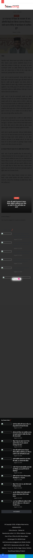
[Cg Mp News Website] (12, 6)
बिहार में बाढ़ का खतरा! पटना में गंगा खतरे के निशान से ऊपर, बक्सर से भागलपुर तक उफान (21, 443)
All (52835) (16, 511)
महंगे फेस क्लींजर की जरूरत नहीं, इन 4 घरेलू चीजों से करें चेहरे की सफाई (22, 425)
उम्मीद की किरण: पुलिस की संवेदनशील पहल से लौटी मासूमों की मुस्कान (22, 261)
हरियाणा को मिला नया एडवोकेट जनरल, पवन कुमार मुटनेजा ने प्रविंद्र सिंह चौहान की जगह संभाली (22, 434)
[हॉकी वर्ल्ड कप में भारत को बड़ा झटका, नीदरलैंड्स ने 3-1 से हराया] (6, 478)
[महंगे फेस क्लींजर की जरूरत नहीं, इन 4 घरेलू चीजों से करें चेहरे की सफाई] (6, 426)
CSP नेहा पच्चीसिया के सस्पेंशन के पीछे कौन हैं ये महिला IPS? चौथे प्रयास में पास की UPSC (22, 245)
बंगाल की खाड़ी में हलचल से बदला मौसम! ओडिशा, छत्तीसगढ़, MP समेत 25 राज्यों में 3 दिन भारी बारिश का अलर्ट (16, 204)
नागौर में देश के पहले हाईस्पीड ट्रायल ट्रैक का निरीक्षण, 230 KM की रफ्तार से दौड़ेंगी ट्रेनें (22, 469)
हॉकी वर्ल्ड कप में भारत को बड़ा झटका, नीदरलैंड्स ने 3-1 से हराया (22, 477)
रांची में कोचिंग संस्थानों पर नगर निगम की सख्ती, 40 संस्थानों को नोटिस (21, 460)
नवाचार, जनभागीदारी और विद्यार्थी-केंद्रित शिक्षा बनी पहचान (21, 269)
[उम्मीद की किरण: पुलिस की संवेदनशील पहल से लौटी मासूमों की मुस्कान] (6, 262)
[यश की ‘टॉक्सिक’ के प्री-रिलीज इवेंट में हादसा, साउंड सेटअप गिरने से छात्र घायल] (6, 494)
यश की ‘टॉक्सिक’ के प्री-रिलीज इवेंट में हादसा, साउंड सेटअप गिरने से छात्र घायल (21, 494)
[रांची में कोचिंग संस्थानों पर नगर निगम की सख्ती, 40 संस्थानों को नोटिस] (6, 461)
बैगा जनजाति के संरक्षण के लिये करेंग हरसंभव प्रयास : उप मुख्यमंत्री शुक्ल (21, 252)
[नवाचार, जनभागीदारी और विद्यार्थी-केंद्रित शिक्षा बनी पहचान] (6, 270)
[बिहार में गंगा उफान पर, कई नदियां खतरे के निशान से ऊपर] (6, 486)
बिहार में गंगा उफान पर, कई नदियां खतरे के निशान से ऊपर (22, 485)
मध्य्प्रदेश (16, 198)
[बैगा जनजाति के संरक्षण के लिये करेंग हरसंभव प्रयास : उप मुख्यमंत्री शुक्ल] (6, 253)
